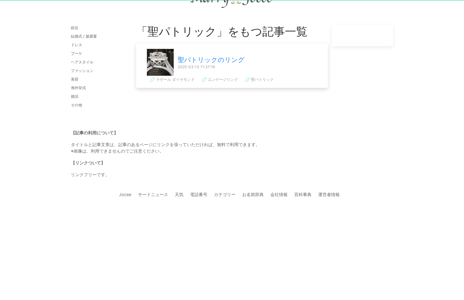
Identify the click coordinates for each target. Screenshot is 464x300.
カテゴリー (224, 194)
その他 (76, 105)
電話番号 (198, 194)
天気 (179, 194)
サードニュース (153, 194)
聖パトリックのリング (211, 60)
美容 (74, 79)
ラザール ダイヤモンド (175, 79)
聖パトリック (262, 79)
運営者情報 (329, 194)
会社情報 (279, 194)
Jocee (125, 194)
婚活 (74, 96)
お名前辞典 (253, 194)
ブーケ (76, 53)
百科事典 (302, 194)
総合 (74, 27)
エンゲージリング (222, 79)
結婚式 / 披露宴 (84, 36)
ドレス (76, 44)
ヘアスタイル (82, 62)
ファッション (82, 70)
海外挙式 (78, 87)
